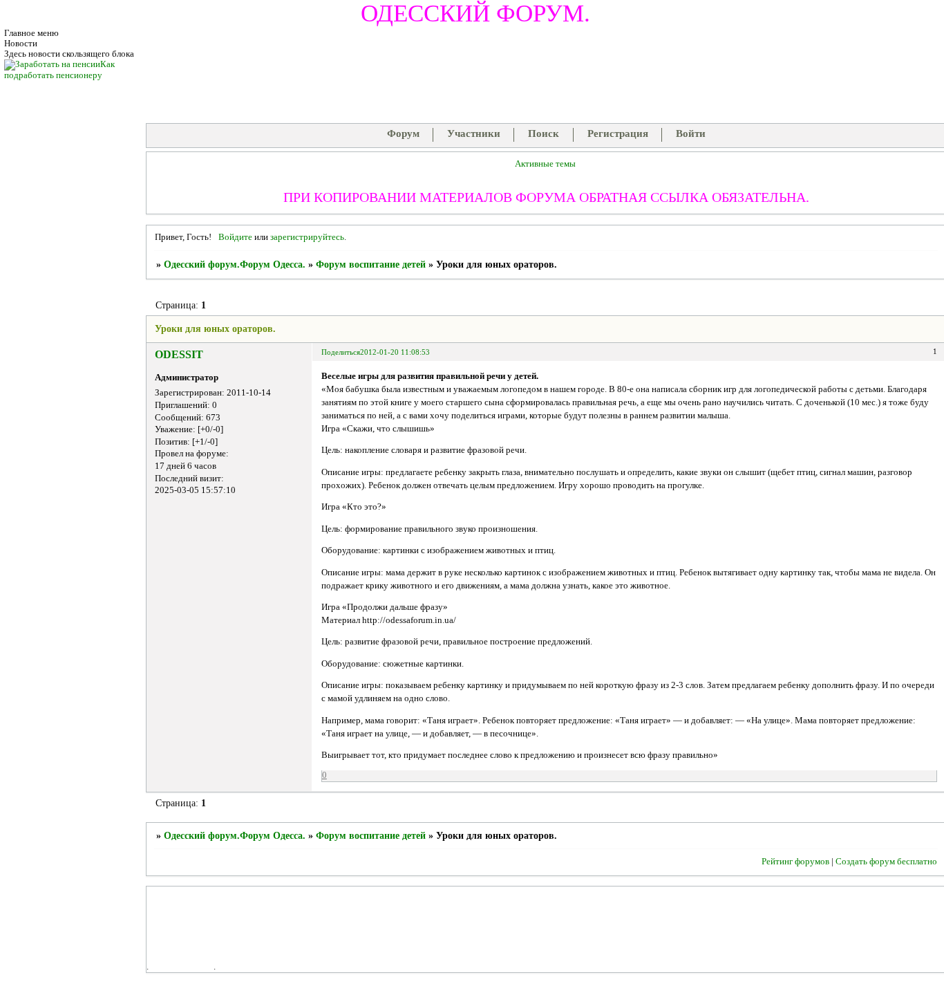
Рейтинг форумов (795, 861)
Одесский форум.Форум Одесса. (234, 264)
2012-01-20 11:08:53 (395, 352)
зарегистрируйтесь (307, 237)
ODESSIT (179, 354)
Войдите (235, 237)
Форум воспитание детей (371, 264)
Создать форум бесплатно (886, 861)
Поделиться (340, 352)
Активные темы (545, 164)
